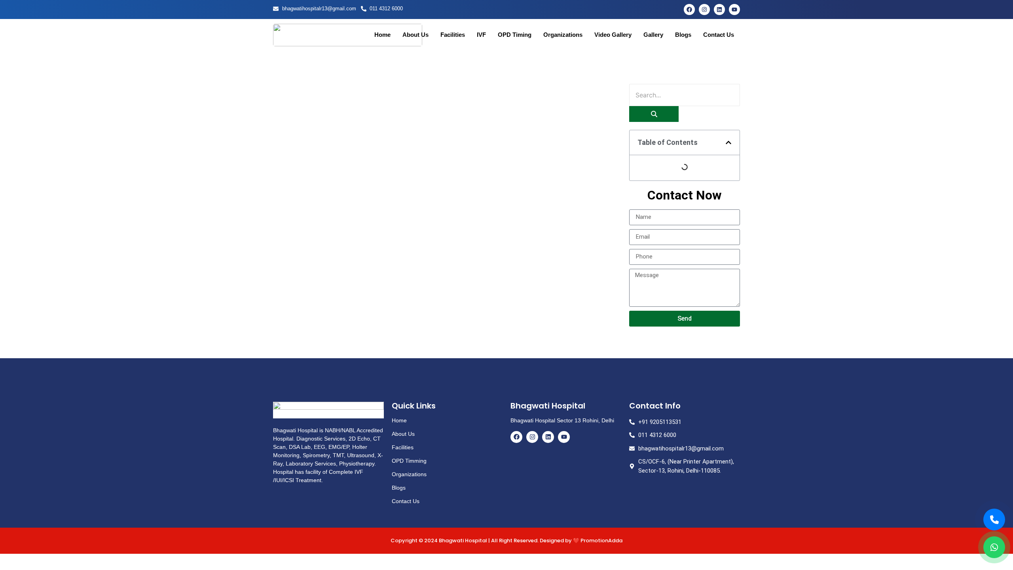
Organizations (562, 34)
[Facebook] (689, 9)
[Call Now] (994, 519)
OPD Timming (409, 461)
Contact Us (718, 34)
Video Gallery (613, 34)
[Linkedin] (719, 9)
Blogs (683, 34)
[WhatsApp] (994, 547)
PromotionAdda (601, 540)
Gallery (653, 34)
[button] (728, 142)
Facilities (452, 34)
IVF (481, 34)
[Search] (654, 114)
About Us (415, 34)
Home (382, 34)
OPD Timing (514, 34)
